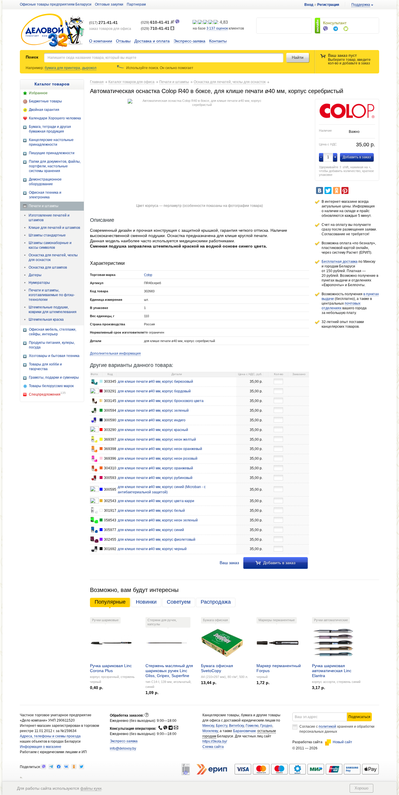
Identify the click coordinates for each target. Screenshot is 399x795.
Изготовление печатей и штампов (49, 217)
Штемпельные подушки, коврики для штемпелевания (53, 309)
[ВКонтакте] (319, 190)
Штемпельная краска (46, 319)
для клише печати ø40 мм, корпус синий (151, 530)
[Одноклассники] (336, 190)
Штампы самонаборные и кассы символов (50, 245)
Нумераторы (39, 283)
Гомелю (252, 726)
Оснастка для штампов (48, 267)
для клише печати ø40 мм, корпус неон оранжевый (160, 449)
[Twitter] (328, 190)
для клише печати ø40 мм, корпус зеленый (153, 410)
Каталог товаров (52, 84)
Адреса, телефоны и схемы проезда (50, 736)
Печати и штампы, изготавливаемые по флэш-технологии (52, 295)
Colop (148, 275)
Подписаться (359, 717)
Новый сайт (342, 742)
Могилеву (210, 731)
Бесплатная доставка (340, 262)
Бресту (221, 726)
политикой (327, 726)
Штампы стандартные (47, 235)
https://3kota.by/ (214, 741)
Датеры (35, 275)
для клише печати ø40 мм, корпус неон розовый (157, 458)
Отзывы (123, 41)
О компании (100, 41)
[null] (43, 766)
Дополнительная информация (115, 353)
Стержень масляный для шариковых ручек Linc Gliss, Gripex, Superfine (169, 670)
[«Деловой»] (52, 31)
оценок (217, 28)
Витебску (236, 726)
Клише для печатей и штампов (54, 228)
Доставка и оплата (152, 41)
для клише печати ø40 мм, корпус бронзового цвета (161, 401)
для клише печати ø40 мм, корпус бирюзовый (155, 382)
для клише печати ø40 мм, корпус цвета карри (156, 501)
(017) (103, 23)
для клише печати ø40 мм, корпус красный (153, 430)
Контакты (218, 41)
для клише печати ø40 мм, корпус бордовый (154, 391)
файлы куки (90, 788)
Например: (35, 68)
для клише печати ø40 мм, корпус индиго (151, 420)
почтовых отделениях (341, 305)
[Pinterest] (344, 190)
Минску (208, 726)
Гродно (266, 726)
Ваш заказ (229, 562)
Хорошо (361, 788)
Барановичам (244, 731)
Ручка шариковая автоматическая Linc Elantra (331, 670)
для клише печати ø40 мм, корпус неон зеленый (158, 520)
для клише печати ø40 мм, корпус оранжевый (155, 468)
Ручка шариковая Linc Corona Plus (111, 668)
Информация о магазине (40, 747)
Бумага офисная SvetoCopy (217, 668)
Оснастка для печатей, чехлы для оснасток (53, 257)
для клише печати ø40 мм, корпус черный (152, 549)
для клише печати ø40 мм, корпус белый (151, 511)
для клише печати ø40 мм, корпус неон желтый (157, 439)
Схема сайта (213, 747)
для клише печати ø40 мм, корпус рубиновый (155, 478)
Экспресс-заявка (189, 41)
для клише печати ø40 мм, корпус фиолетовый (156, 540)
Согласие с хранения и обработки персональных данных (336, 729)
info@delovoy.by (123, 748)
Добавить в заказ (278, 562)
